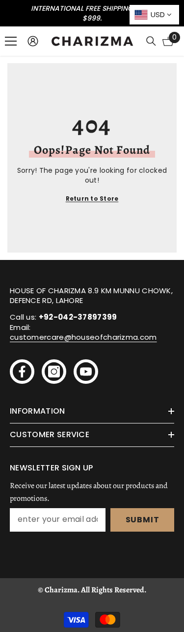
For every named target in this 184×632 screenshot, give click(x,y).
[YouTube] (86, 371)
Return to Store (92, 198)
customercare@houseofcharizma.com (83, 337)
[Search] (151, 41)
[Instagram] (54, 371)
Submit (142, 519)
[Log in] (32, 41)
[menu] (11, 41)
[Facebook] (22, 371)
